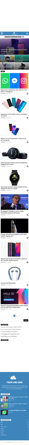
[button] (26, 33)
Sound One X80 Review (8, 283)
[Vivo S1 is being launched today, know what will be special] (7, 67)
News (23, 36)
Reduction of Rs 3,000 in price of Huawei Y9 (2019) (14, 115)
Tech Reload (20, 441)
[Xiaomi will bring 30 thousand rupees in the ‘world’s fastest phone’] (14, 249)
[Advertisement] (14, 16)
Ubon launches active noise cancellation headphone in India (14, 163)
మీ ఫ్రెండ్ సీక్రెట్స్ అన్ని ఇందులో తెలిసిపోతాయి (9, 336)
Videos (2, 432)
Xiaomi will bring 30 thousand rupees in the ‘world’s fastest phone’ (14, 259)
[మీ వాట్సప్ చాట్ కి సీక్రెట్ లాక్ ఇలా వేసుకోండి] (4, 412)
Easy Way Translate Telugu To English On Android (11, 327)
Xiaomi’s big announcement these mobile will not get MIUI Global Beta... (14, 306)
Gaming (19, 36)
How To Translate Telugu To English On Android (10, 329)
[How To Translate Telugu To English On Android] (4, 405)
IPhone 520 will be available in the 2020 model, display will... (14, 235)
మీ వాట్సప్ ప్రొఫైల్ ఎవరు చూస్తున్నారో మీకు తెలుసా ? (10, 334)
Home (7, 71)
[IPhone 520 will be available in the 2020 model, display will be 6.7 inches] (14, 226)
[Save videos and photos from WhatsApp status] (21, 59)
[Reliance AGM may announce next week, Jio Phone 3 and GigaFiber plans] (7, 59)
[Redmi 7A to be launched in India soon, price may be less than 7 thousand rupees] (14, 129)
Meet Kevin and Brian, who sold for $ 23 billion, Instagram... (14, 91)
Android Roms (7, 36)
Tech (2, 424)
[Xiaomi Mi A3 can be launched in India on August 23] (14, 46)
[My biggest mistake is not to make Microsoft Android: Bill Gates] (14, 202)
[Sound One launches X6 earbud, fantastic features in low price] (21, 67)
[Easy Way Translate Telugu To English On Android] (4, 398)
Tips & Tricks (3, 426)
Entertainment (14, 36)
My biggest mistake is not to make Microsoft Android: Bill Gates (12, 212)
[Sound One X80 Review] (14, 274)
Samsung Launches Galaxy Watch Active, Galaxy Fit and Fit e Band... (14, 188)
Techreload (3, 53)
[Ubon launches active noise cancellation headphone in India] (14, 153)
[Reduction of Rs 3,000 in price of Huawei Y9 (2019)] (14, 105)
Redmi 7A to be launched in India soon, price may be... (13, 139)
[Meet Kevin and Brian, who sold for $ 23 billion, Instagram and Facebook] (14, 81)
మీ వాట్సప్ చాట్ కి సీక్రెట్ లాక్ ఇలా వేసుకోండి (9, 331)
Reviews (2, 428)
